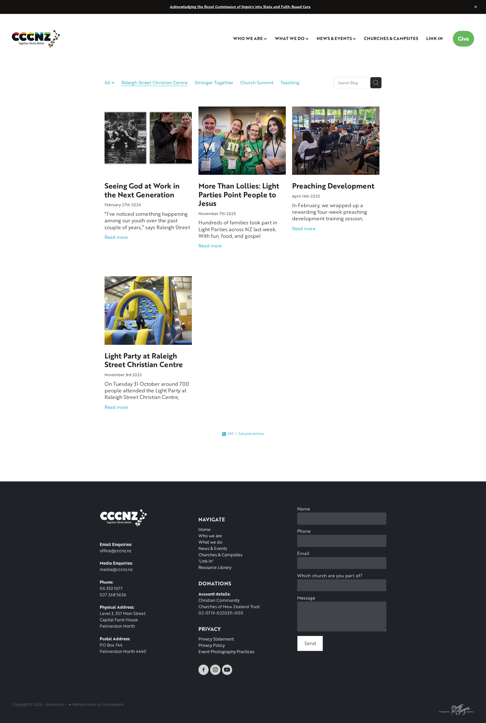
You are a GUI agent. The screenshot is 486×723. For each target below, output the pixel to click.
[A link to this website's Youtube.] (227, 670)
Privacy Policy (211, 645)
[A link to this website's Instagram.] (215, 670)
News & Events (212, 548)
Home (204, 529)
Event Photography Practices (226, 651)
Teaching (289, 82)
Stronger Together (214, 82)
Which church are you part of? (329, 575)
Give (463, 38)
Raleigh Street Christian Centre (155, 82)
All (108, 82)
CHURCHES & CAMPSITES (391, 38)
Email (303, 553)
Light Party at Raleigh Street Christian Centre (144, 359)
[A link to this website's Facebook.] (203, 670)
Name (303, 508)
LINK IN (434, 38)
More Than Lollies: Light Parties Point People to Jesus (238, 194)
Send (310, 643)
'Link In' (205, 561)
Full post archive (251, 433)
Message (306, 598)
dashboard (54, 704)
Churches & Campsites (220, 555)
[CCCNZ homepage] (58, 39)
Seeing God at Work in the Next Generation (142, 189)
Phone (304, 531)
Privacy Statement (216, 639)
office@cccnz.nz (115, 551)
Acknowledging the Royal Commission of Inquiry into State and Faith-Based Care (240, 6)
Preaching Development (333, 185)
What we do (210, 542)
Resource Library (214, 567)
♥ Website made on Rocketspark (96, 704)
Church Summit (257, 82)
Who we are (210, 536)
